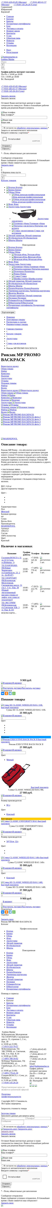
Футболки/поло (13, 945)
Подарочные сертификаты (18, 24)
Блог (8, 26)
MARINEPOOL (8, 526)
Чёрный (10, 760)
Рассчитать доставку (31, 688)
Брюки (9, 933)
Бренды (9, 21)
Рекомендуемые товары (17, 324)
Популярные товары (15, 319)
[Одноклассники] (6, 693)
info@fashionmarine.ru (39, 1066)
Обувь (9, 936)
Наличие (5, 400)
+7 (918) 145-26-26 (9, 1083)
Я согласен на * (26, 1126)
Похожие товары (9, 407)
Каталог (10, 19)
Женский (5, 511)
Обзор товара (7, 393)
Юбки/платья (12, 986)
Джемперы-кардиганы (16, 974)
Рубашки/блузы (13, 984)
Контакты (10, 33)
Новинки (10, 317)
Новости (10, 40)
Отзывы (10, 43)
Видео (4, 412)
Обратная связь (13, 38)
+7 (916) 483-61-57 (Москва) (14, 89)
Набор (4, 395)
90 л (8, 805)
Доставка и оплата (14, 28)
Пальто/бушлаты (13, 972)
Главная (10, 16)
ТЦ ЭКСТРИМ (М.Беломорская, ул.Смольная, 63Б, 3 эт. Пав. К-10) (10, 606)
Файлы (4, 410)
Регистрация (12, 52)
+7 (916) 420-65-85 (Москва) (14, 2)
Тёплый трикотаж (14, 979)
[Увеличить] (17, 414)
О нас (9, 36)
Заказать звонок (8, 96)
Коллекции (11, 45)
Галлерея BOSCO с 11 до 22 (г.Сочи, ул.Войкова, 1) (11, 560)
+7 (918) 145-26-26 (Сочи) (25, 4)
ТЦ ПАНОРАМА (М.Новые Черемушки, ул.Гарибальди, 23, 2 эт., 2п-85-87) (10, 570)
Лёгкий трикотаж (14, 943)
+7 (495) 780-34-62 (9, 1058)
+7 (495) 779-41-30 (9, 1073)
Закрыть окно (7, 165)
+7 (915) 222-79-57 (9, 1046)
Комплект (6, 398)
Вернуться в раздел (10, 390)
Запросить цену (24, 1129)
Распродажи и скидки (16, 322)
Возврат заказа (13, 31)
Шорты (9, 948)
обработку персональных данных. (32, 128)
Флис (8, 938)
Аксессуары (7, 402)
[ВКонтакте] (2, 693)
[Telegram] (10, 693)
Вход (8, 50)
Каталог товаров (8, 180)
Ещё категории (8, 312)
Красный (10, 814)
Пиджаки (10, 982)
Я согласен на (26, 128)
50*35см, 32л (12, 841)
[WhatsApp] (13, 693)
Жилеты (10, 977)
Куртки (9, 931)
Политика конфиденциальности (11, 1095)
